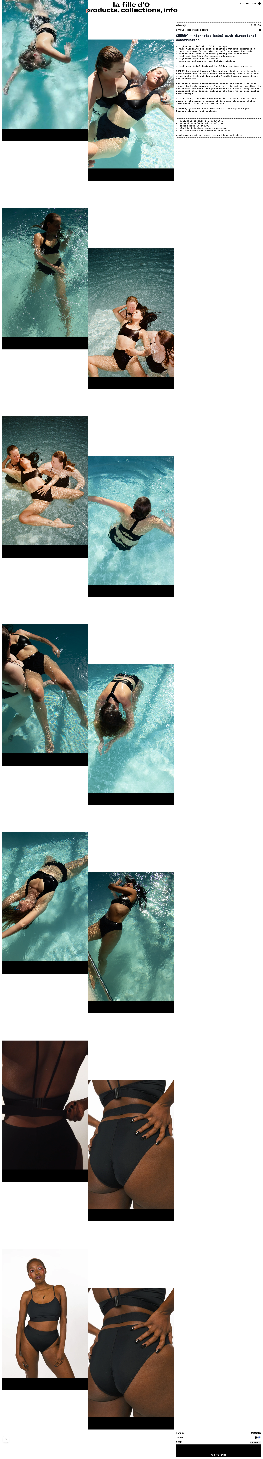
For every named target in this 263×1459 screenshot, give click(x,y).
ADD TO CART (218, 1455)
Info (171, 10)
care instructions (216, 135)
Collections (140, 10)
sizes (238, 135)
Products (101, 10)
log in (244, 3)
